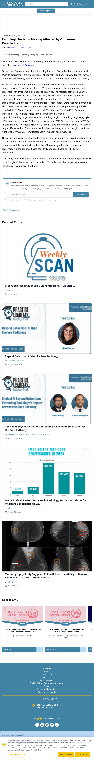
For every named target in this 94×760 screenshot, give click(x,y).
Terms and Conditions (47, 689)
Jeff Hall (11, 290)
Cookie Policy (36, 750)
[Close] (90, 740)
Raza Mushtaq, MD (43, 434)
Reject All (83, 755)
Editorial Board (47, 680)
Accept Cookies (66, 755)
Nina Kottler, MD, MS (16, 360)
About (47, 671)
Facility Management (11, 210)
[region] (47, 748)
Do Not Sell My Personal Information (47, 683)
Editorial (47, 677)
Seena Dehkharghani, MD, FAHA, (21, 434)
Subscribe (80, 195)
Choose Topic (44, 10)
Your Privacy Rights (47, 692)
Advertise (47, 668)
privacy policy (51, 200)
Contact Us (47, 674)
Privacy (47, 686)
